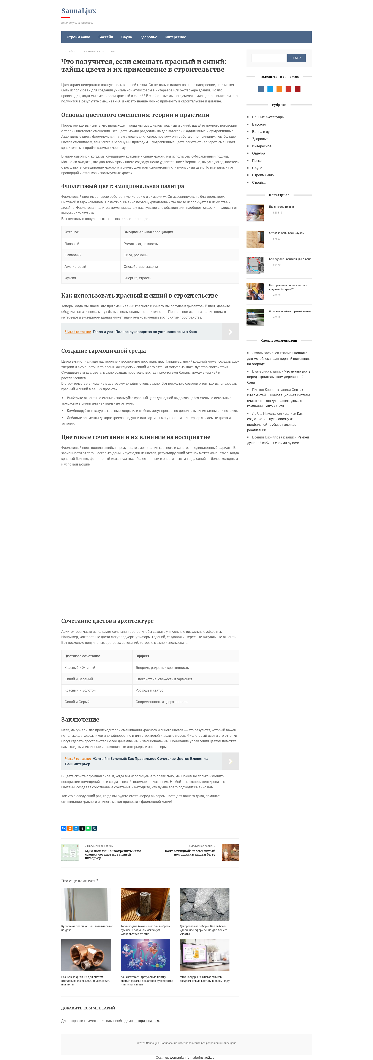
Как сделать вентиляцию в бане (290, 259)
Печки (257, 160)
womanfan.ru (180, 1057)
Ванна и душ (262, 131)
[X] (82, 828)
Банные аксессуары (268, 116)
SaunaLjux (78, 11)
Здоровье (148, 36)
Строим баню (78, 36)
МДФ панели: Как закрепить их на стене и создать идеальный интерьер (113, 854)
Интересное (175, 36)
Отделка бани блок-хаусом (286, 233)
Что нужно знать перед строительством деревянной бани (278, 377)
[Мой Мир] (76, 828)
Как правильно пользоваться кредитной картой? (288, 287)
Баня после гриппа (281, 206)
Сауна (126, 36)
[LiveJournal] (94, 828)
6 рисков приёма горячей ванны (290, 311)
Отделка (258, 153)
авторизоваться (146, 1020)
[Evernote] (88, 828)
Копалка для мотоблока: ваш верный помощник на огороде (278, 358)
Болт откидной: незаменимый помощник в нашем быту (190, 852)
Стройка (70, 51)
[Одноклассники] (70, 828)
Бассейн (105, 36)
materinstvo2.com (203, 1057)
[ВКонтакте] (63, 828)
